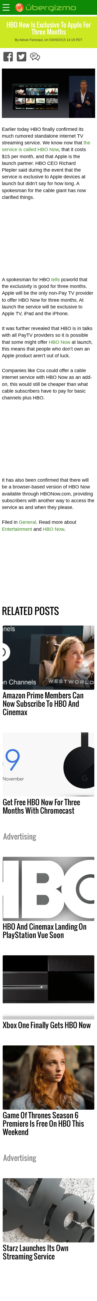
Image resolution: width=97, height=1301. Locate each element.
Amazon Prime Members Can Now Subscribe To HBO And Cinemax (43, 703)
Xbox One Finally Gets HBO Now (47, 1025)
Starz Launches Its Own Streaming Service (35, 1252)
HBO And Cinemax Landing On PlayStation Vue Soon (44, 930)
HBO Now (59, 342)
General (27, 522)
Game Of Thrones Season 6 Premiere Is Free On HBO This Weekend (43, 1123)
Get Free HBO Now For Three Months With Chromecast (41, 806)
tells (55, 279)
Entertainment (17, 529)
